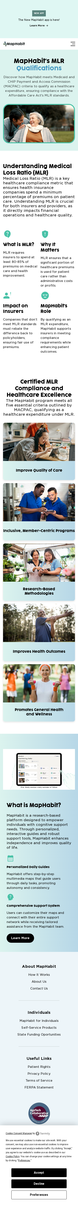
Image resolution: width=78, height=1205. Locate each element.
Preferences (39, 1195)
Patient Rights (39, 1067)
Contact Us (39, 988)
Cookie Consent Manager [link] (19, 1133)
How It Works (39, 975)
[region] (39, 19)
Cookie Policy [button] (12, 1156)
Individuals (39, 1012)
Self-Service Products (38, 1027)
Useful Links (39, 1058)
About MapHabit (39, 966)
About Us (39, 981)
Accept (39, 1172)
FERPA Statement (39, 1087)
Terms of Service (39, 1080)
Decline (39, 1184)
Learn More (37, 25)
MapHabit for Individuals (39, 1021)
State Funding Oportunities (39, 1034)
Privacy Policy (38, 1073)
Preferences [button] (24, 1160)
